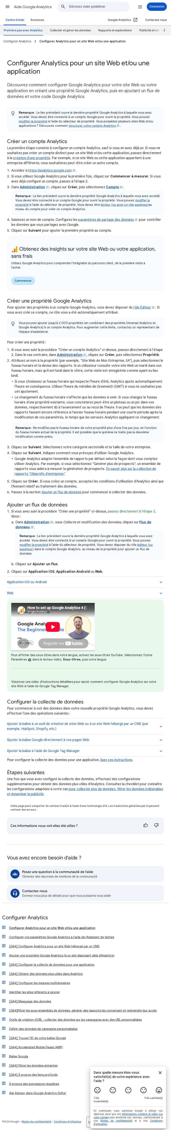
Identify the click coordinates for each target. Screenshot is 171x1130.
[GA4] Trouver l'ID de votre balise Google (37, 1038)
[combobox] (99, 6)
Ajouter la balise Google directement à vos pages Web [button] (48, 740)
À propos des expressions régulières (34, 1084)
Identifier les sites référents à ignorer (34, 992)
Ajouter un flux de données (61, 492)
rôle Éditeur (142, 307)
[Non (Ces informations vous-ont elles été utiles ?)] (156, 826)
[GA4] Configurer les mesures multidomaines (39, 983)
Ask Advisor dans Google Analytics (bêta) (37, 1093)
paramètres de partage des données (106, 220)
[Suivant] (162, 30)
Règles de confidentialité (36, 1121)
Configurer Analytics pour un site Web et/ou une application (52, 928)
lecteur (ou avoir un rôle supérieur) (125, 205)
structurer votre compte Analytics (92, 126)
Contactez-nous (156, 20)
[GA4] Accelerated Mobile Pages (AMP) (36, 1047)
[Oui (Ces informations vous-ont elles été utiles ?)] (145, 826)
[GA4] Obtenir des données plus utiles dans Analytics (46, 974)
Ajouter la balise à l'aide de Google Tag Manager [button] (43, 751)
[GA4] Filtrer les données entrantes (33, 1065)
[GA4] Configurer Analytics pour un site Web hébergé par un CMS (54, 946)
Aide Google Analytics (33, 7)
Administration (32, 187)
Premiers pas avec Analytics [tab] (23, 30)
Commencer (23, 280)
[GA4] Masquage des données (30, 1001)
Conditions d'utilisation (67, 1121)
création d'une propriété (31, 158)
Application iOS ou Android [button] (27, 582)
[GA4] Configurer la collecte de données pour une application (51, 965)
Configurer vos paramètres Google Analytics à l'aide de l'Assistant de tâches (61, 937)
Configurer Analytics (25, 918)
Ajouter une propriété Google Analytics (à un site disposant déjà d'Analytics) (61, 955)
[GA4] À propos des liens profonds (33, 1075)
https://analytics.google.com (50, 170)
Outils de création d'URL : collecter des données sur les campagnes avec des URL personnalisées (75, 1020)
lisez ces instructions (116, 760)
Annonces (37, 20)
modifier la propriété (33, 121)
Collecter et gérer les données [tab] (70, 30)
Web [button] (10, 593)
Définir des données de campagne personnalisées (43, 1029)
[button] (8, 7)
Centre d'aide (15, 20)
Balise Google (18, 1056)
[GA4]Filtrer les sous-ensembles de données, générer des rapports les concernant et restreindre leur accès (83, 1010)
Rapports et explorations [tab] (115, 30)
